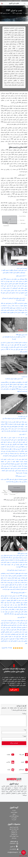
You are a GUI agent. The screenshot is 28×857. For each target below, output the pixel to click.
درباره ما (14, 811)
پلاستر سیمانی (14, 831)
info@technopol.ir (12, 852)
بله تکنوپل (12, 847)
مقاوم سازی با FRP (17, 13)
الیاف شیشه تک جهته (14, 829)
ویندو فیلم (14, 838)
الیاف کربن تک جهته (14, 827)
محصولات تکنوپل (14, 824)
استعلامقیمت (23, 852)
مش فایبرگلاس (14, 833)
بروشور (14, 814)
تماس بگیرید (13, 690)
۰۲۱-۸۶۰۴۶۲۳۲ (9, 1)
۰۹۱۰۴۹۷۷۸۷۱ (17, 1)
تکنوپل (26, 13)
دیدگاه (24, 714)
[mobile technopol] (2, 3)
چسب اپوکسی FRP (14, 836)
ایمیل (24, 736)
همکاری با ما (14, 818)
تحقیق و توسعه (14, 812)
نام (25, 730)
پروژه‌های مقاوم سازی (14, 816)
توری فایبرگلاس (14, 834)
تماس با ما (14, 820)
